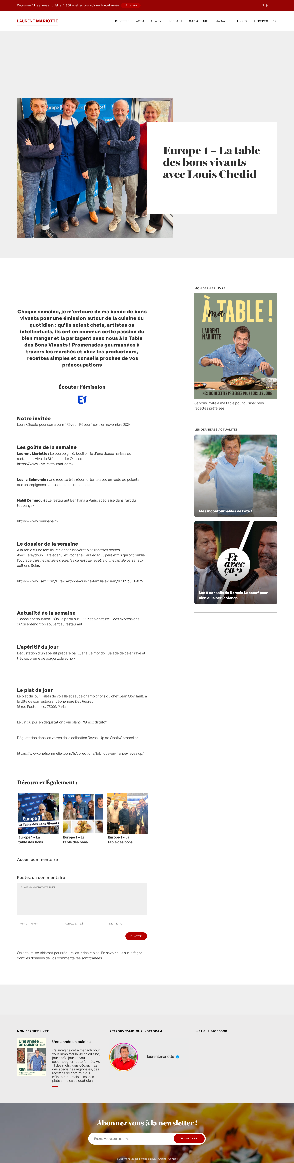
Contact (173, 1158)
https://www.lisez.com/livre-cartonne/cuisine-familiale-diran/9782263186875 (80, 581)
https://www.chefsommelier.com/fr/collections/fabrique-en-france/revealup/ (80, 753)
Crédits (162, 1158)
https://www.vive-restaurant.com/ (45, 464)
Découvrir (131, 5)
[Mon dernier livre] (235, 398)
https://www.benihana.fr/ (38, 521)
